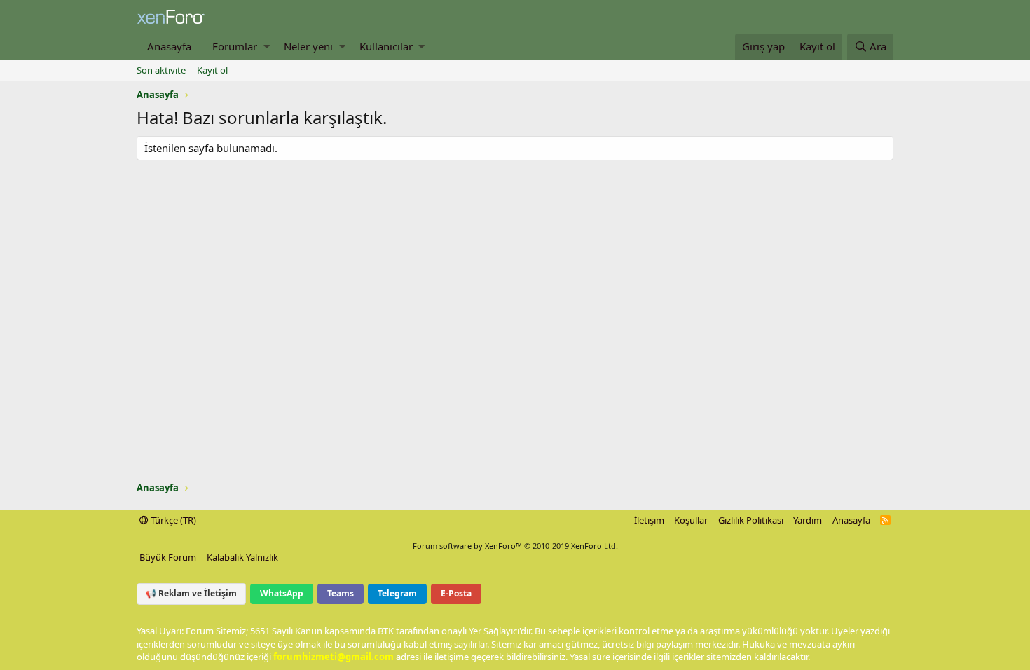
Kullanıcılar (386, 46)
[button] (266, 47)
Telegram (397, 593)
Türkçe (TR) (172, 520)
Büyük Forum (167, 557)
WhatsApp (281, 593)
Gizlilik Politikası (750, 520)
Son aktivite (161, 70)
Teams (340, 593)
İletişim (649, 520)
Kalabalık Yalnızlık (242, 557)
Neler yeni (308, 46)
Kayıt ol (212, 70)
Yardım (807, 520)
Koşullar (691, 520)
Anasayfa (169, 46)
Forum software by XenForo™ (515, 545)
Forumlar (234, 46)
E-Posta (456, 593)
